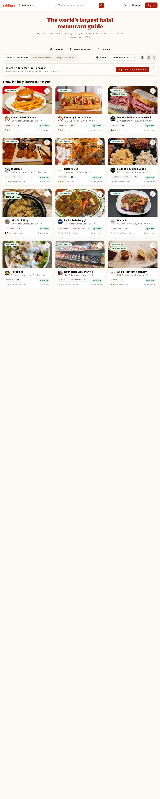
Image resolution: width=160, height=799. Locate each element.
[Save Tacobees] (47, 245)
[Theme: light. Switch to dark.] (125, 5)
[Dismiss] (153, 67)
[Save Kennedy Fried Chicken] (99, 90)
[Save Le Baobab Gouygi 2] (99, 193)
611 (65, 57)
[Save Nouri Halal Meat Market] (99, 245)
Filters (103, 57)
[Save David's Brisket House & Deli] (152, 90)
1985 (17, 57)
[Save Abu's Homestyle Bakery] (152, 245)
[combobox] (79, 5)
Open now (58, 49)
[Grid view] (143, 57)
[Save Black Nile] (47, 142)
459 (42, 57)
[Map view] (154, 57)
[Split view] (148, 57)
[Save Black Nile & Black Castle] (152, 142)
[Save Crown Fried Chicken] (47, 90)
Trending (105, 49)
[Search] (101, 5)
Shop (137, 5)
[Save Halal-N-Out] (99, 142)
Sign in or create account (132, 69)
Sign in (151, 5)
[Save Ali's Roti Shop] (47, 193)
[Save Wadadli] (152, 193)
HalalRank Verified (81, 49)
